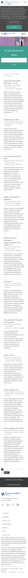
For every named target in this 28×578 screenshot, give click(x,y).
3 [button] (7, 469)
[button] (14, 22)
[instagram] (18, 504)
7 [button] (18, 469)
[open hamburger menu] (2, 34)
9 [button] (23, 469)
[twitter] (13, 504)
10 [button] (2, 473)
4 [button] (10, 469)
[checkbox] (6, 115)
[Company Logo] (10, 33)
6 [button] (15, 469)
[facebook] (3, 504)
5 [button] (12, 469)
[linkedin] (8, 504)
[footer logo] (11, 494)
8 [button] (20, 469)
